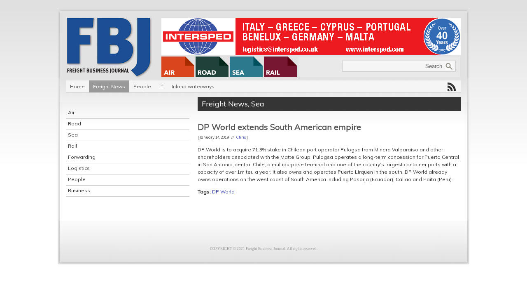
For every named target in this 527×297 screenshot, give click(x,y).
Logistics (79, 168)
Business (79, 190)
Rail (72, 146)
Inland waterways (193, 86)
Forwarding (82, 157)
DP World (223, 192)
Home (77, 86)
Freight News (109, 86)
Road (74, 123)
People (142, 86)
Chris (241, 137)
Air (71, 112)
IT (161, 86)
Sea (73, 135)
